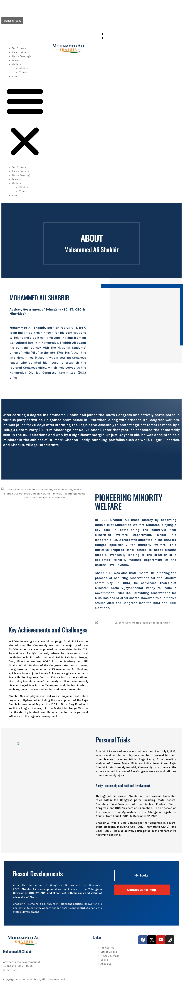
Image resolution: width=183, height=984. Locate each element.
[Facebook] (142, 939)
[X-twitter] (151, 939)
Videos (23, 72)
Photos (23, 68)
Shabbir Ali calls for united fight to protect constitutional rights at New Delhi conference (82, 28)
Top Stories (19, 48)
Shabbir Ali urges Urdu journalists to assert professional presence (67, 12)
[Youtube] (160, 939)
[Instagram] (169, 939)
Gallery (16, 64)
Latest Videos (20, 52)
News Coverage (21, 56)
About (15, 76)
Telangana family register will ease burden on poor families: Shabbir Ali (70, 20)
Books (16, 60)
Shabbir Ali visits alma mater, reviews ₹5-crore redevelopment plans (69, 5)
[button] (25, 121)
